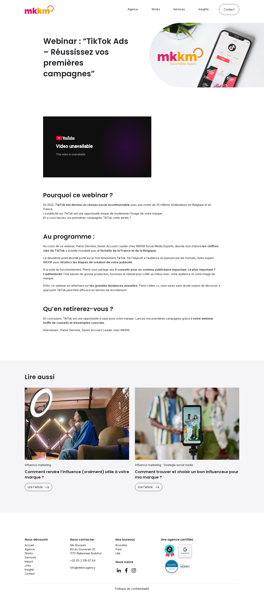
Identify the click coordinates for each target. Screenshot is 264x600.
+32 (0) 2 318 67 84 (82, 560)
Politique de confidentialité (132, 588)
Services (179, 9)
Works (156, 9)
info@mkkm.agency (82, 567)
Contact (229, 9)
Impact (29, 561)
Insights (203, 9)
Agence (133, 9)
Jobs (28, 565)
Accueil (29, 545)
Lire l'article (35, 487)
